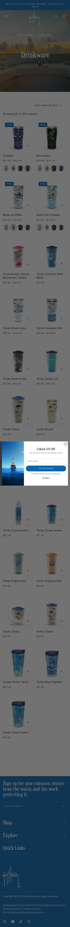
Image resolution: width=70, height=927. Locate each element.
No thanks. (46, 478)
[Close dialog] (65, 444)
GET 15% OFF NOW (46, 468)
